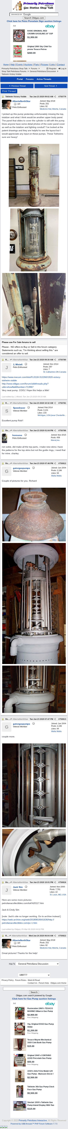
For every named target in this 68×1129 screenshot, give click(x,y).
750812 (62, 463)
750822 (62, 936)
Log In (63, 68)
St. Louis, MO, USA (58, 895)
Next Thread (49, 86)
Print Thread (9, 91)
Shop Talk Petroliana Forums (14, 71)
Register (52, 68)
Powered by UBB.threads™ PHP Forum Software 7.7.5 (34, 1124)
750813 (62, 719)
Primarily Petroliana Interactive (33, 1120)
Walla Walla (56, 476)
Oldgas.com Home (58, 983)
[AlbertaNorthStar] (6, 108)
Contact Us (32, 983)
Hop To (12, 964)
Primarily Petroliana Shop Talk (15, 68)
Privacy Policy (8, 980)
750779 (62, 97)
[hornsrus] (4, 442)
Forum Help (44, 983)
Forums (34, 68)
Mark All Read (34, 980)
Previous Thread (18, 86)
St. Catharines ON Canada (54, 372)
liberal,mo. (55, 440)
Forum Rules (20, 980)
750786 (62, 430)
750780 (62, 360)
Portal (20, 79)
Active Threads (44, 79)
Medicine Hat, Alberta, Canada (53, 109)
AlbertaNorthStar (20, 360)
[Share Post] (55, 97)
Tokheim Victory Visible (15, 97)
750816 (62, 882)
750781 (62, 403)
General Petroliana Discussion (43, 71)
